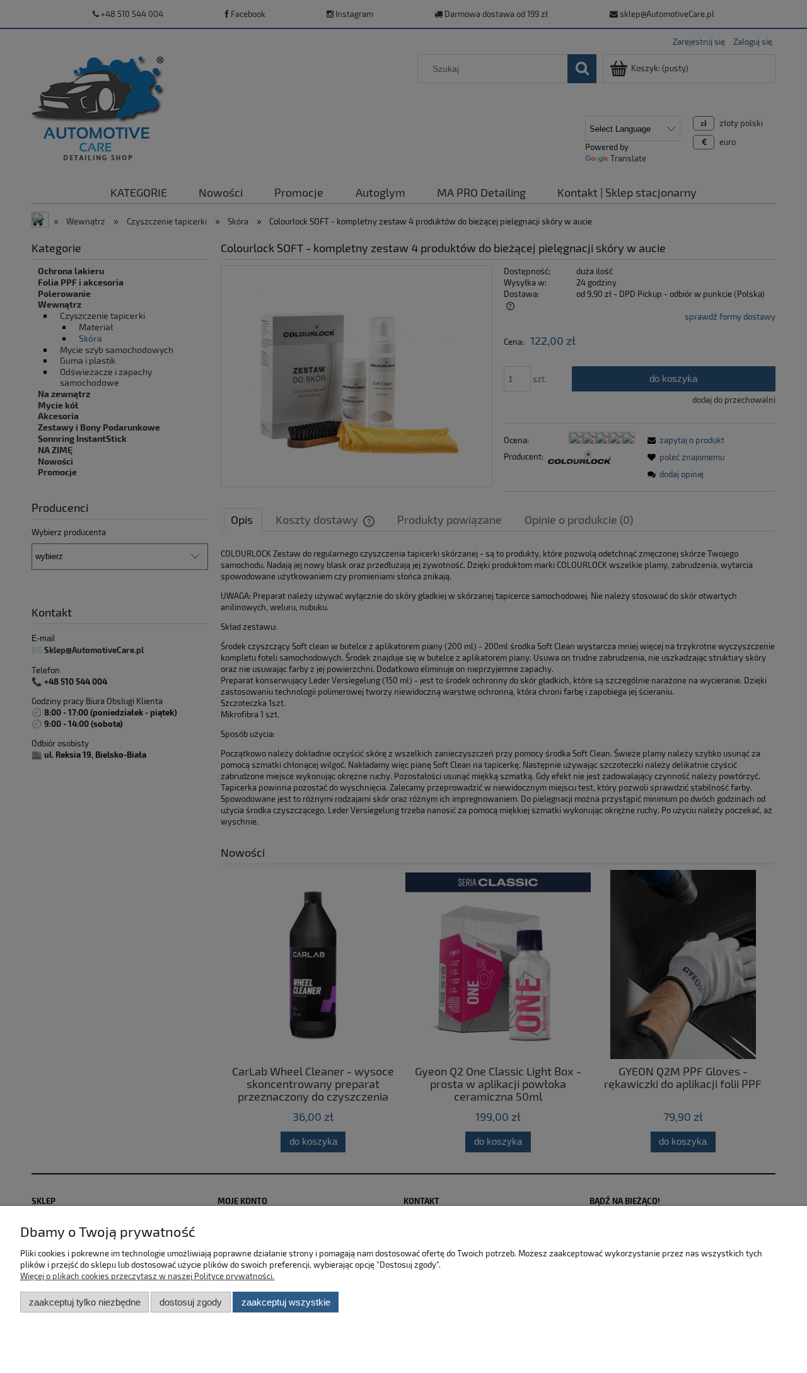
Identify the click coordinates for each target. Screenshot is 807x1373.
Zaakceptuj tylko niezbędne (85, 1302)
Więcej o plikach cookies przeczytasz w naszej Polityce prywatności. (147, 1276)
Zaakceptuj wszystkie (285, 1302)
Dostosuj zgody (191, 1302)
